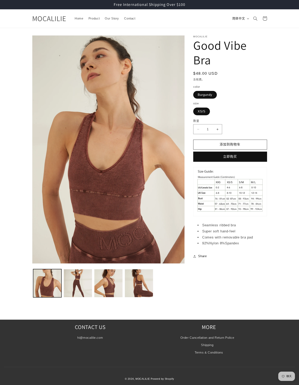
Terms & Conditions (209, 352)
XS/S (201, 111)
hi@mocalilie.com (90, 337)
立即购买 (230, 156)
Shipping (207, 345)
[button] (255, 18)
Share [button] (202, 256)
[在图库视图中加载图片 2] (78, 283)
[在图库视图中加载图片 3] (108, 283)
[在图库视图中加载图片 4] (139, 283)
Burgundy (205, 94)
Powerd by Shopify (162, 378)
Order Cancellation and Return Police (207, 337)
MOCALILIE (142, 378)
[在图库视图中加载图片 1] (47, 283)
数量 (196, 120)
